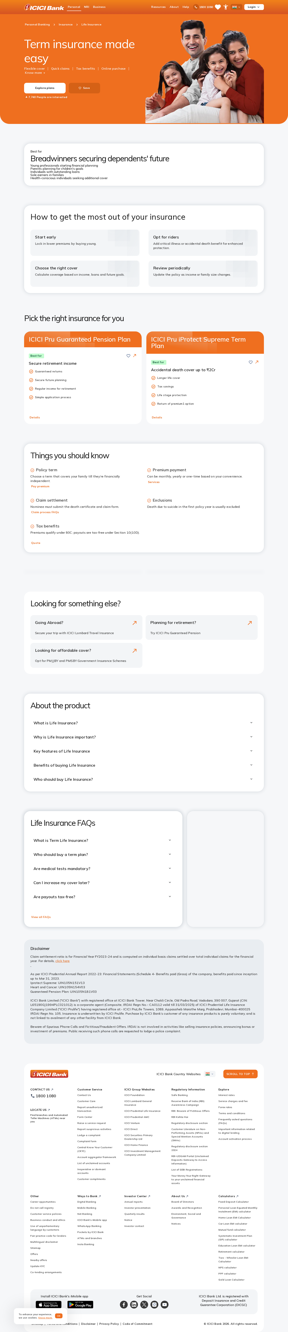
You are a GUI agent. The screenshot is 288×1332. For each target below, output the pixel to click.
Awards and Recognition (186, 1207)
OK (59, 1315)
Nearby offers (38, 1260)
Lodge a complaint (89, 1135)
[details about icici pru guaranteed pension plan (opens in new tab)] (134, 356)
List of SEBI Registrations (186, 1169)
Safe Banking (179, 1095)
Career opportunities (43, 1201)
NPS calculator (227, 1267)
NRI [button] (86, 7)
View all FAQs (41, 917)
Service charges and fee (233, 1101)
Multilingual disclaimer (44, 1241)
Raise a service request (91, 1123)
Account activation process (235, 1138)
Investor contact (134, 1226)
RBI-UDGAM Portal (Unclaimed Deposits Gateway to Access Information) (190, 1160)
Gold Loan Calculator (231, 1279)
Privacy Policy (109, 1324)
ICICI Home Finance (136, 1144)
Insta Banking (85, 1244)
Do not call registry (41, 1207)
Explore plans (44, 88)
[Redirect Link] (134, 355)
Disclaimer (88, 1324)
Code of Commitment (138, 1324)
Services (153, 482)
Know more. (45, 1317)
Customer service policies (46, 1213)
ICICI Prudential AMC (136, 1116)
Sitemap (35, 1247)
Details (35, 417)
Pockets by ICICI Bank (90, 1232)
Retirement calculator (231, 1251)
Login (252, 7)
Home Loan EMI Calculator (234, 1217)
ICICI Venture (132, 1123)
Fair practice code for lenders (48, 1235)
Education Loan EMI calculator (236, 1245)
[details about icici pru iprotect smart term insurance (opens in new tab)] (256, 362)
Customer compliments (91, 1179)
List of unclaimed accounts (93, 1163)
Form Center (84, 1116)
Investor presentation (137, 1207)
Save (86, 88)
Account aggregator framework (96, 1157)
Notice (128, 1219)
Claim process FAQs (45, 512)
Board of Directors (182, 1201)
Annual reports (133, 1201)
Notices (176, 1223)
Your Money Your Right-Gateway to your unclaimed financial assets (191, 1179)
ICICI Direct (131, 1129)
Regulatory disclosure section (189, 1123)
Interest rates (226, 1095)
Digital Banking (86, 1201)
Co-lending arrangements (46, 1272)
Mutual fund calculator (232, 1229)
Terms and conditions (231, 1113)
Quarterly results (134, 1213)
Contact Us (84, 1095)
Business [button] (99, 7)
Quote (35, 543)
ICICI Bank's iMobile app (92, 1219)
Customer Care (86, 1101)
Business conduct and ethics (47, 1219)
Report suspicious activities (94, 1129)
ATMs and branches (89, 1238)
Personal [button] (74, 7)
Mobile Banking (86, 1207)
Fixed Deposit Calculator (233, 1201)
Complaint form (86, 1141)
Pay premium (40, 486)
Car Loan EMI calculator (232, 1223)
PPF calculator (227, 1273)
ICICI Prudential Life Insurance (142, 1110)
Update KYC (37, 1266)
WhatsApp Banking (89, 1226)
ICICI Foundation (134, 1095)
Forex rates (225, 1107)
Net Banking (84, 1213)
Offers (34, 1254)
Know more (33, 73)
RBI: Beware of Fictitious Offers (190, 1110)
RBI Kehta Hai (179, 1116)
